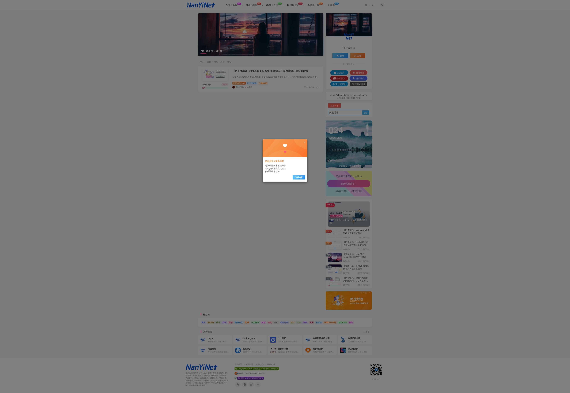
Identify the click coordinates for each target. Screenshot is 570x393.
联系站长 (299, 177)
